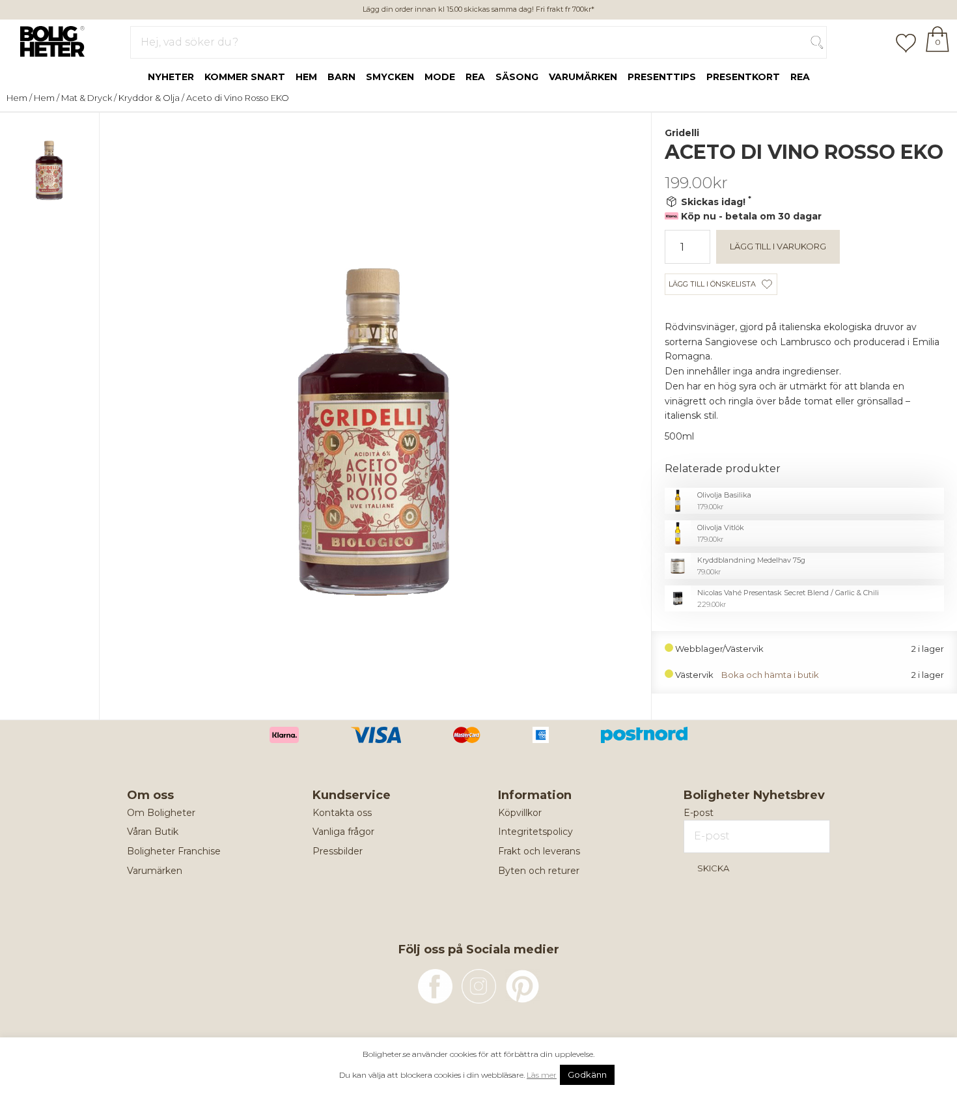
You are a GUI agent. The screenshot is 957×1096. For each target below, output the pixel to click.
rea (475, 77)
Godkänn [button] (587, 1074)
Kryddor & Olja (149, 97)
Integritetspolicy (535, 831)
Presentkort (743, 77)
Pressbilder (337, 851)
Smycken (390, 77)
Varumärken (583, 77)
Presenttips (662, 77)
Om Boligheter (161, 813)
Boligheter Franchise (174, 851)
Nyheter (171, 77)
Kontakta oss (342, 813)
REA (800, 77)
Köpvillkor (520, 813)
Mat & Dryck (86, 97)
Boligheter (49, 39)
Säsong (516, 77)
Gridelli (682, 133)
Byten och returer (538, 871)
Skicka (713, 868)
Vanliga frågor (343, 831)
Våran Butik (152, 831)
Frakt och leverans (539, 851)
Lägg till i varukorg (778, 246)
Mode (439, 77)
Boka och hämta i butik (770, 675)
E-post (699, 813)
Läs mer (542, 1075)
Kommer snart (244, 77)
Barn (341, 77)
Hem (306, 77)
